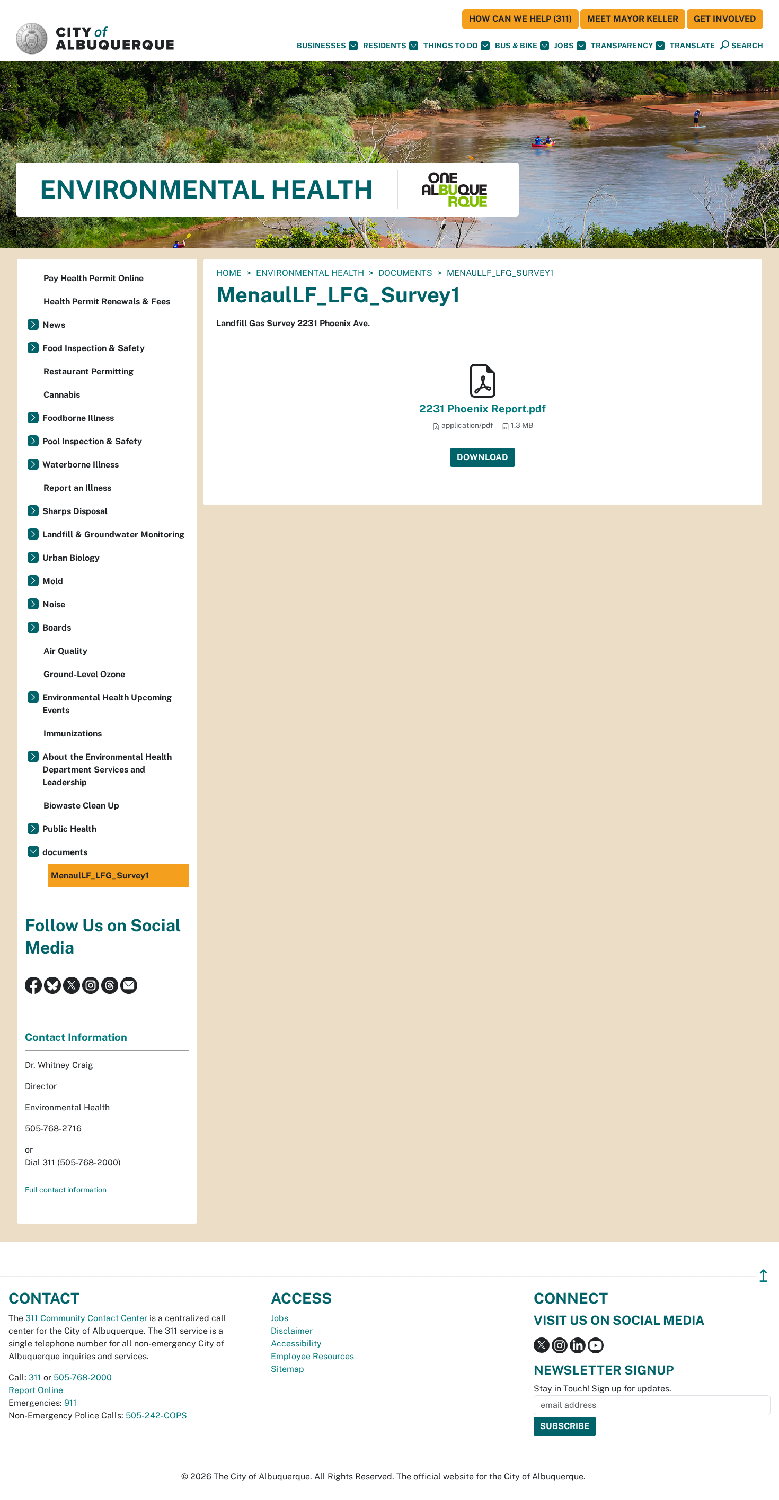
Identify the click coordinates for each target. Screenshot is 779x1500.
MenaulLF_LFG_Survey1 (100, 875)
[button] (692, 46)
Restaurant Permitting (88, 371)
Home (229, 273)
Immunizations (72, 734)
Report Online (35, 1390)
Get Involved (725, 19)
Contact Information (76, 1037)
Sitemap (287, 1369)
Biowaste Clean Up (81, 806)
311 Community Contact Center (86, 1318)
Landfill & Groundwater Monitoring (113, 534)
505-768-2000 (83, 1377)
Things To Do (450, 45)
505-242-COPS (156, 1416)
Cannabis (61, 395)
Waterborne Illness (80, 465)
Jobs (564, 45)
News (53, 325)
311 (35, 1377)
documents (405, 273)
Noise (53, 604)
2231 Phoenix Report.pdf (482, 408)
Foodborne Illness (78, 418)
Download (482, 457)
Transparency (622, 45)
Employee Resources (312, 1356)
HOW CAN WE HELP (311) (520, 19)
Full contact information (66, 1189)
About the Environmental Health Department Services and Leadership (107, 769)
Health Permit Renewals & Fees (106, 302)
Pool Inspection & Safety (92, 441)
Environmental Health (310, 273)
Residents (384, 45)
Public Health (69, 829)
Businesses (321, 45)
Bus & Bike (516, 45)
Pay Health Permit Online (93, 278)
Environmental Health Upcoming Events (107, 704)
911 (70, 1403)
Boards (56, 628)
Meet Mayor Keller (632, 19)
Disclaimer (292, 1331)
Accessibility (296, 1344)
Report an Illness (77, 488)
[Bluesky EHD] (52, 985)
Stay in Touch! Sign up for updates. (602, 1389)
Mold (52, 581)
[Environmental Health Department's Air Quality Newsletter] (128, 985)
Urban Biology (71, 558)
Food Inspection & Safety (93, 348)
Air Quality (65, 651)
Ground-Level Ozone (84, 674)
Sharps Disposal (75, 511)
